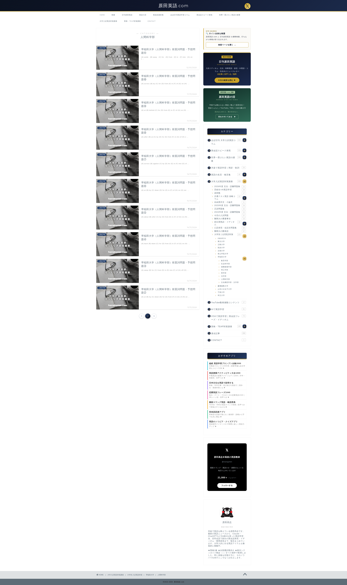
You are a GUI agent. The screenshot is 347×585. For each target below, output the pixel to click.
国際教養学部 (226, 267)
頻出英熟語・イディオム (227, 223)
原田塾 (229, 193)
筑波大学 (221, 248)
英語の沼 (142, 15)
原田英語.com (173, 5)
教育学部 (224, 261)
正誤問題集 (229, 209)
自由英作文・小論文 (229, 202)
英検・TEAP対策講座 (132, 21)
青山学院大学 (223, 254)
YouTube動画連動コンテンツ (228, 302)
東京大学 (221, 241)
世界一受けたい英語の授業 (229, 15)
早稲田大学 (222, 257)
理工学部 (224, 270)
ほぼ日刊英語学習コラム (180, 15)
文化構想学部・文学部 (230, 282)
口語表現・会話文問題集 (229, 228)
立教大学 (221, 244)
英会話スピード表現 (204, 15)
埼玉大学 (221, 295)
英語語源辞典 (158, 15)
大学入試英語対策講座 (108, 21)
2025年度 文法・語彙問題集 (229, 205)
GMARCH (222, 238)
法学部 (223, 276)
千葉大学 (221, 292)
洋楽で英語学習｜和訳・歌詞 (228, 168)
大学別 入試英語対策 (227, 234)
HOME (102, 15)
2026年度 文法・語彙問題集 (229, 186)
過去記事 (228, 333)
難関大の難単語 (229, 231)
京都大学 (221, 251)
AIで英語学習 (228, 309)
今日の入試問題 (229, 215)
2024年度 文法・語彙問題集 (229, 212)
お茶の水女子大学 (225, 289)
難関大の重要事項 (229, 219)
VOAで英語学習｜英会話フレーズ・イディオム (228, 318)
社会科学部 (225, 264)
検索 (113, 15)
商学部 (223, 273)
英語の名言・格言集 (225, 174)
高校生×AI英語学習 (229, 190)
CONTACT (152, 21)
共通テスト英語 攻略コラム (227, 197)
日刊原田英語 (127, 15)
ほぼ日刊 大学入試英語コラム (226, 142)
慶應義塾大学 (223, 286)
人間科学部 (225, 279)
